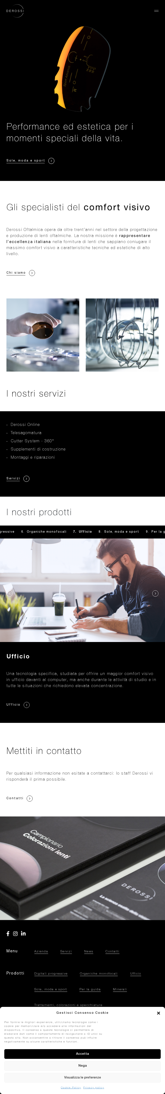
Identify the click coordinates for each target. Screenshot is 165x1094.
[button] (158, 1013)
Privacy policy (93, 1087)
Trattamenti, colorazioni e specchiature (68, 1005)
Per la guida (127, 532)
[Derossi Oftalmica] (15, 10)
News (88, 951)
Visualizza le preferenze (82, 1077)
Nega (82, 1065)
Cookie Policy (71, 1087)
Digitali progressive (51, 973)
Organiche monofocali (99, 973)
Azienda (41, 951)
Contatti (112, 951)
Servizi (66, 951)
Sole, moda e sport (85, 532)
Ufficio (135, 973)
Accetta (82, 1054)
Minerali (120, 989)
